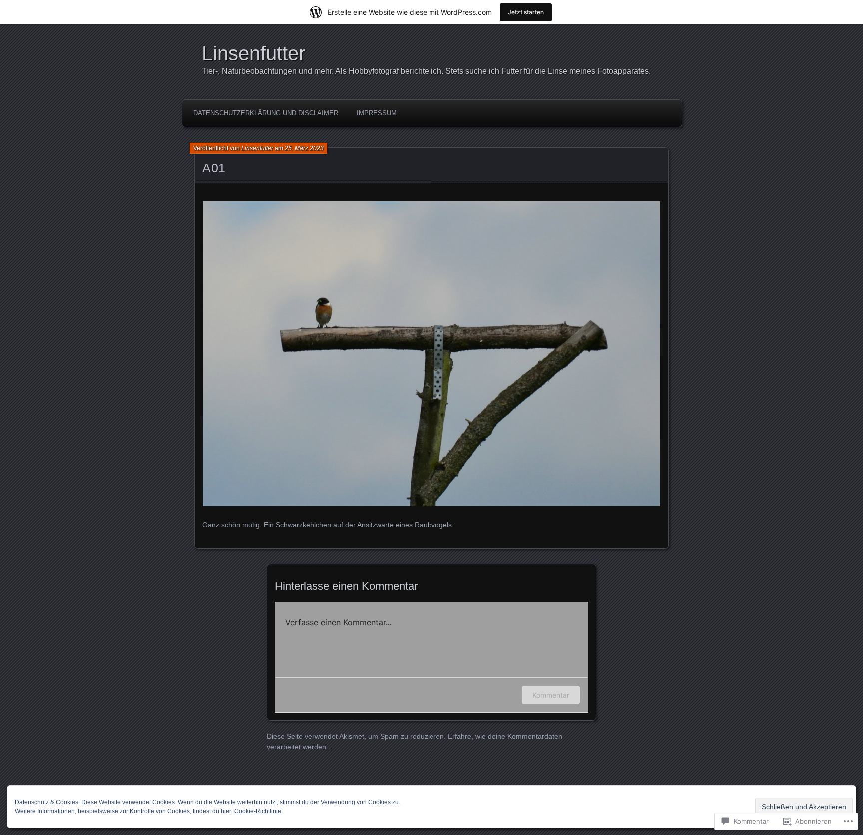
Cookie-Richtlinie (257, 811)
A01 (214, 168)
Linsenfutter (253, 53)
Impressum (377, 113)
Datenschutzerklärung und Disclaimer (265, 113)
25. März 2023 (304, 148)
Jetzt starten (526, 12)
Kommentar (550, 695)
